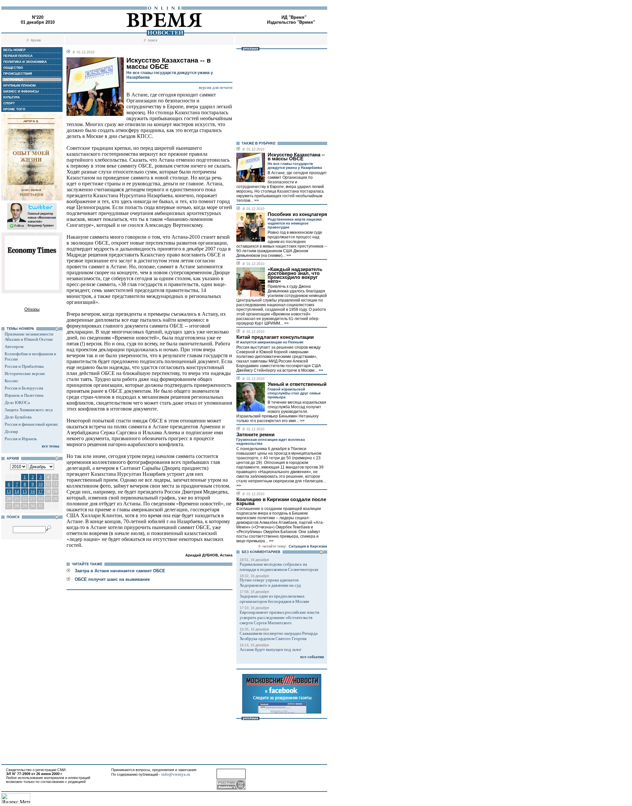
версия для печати (215, 87)
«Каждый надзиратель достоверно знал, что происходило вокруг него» (295, 275)
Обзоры (32, 309)
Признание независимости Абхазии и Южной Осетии (29, 337)
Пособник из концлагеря (297, 214)
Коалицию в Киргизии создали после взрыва (281, 501)
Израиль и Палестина (24, 395)
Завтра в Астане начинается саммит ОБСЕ (120, 570)
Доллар (11, 431)
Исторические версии (25, 373)
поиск (152, 40)
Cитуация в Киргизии (308, 546)
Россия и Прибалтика (24, 366)
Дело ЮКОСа (17, 402)
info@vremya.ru (175, 774)
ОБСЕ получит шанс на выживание (112, 579)
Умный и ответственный (297, 384)
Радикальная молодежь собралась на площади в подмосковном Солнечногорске (279, 567)
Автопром (14, 346)
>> (256, 200)
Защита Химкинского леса (29, 409)
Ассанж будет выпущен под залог (271, 649)
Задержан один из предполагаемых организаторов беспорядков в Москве (274, 599)
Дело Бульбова (18, 417)
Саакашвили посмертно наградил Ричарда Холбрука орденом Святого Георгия (279, 636)
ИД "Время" (293, 17)
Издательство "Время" (291, 22)
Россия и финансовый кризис (31, 424)
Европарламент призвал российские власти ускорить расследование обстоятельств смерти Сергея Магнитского (279, 617)
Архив (36, 40)
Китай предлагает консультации (275, 337)
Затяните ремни (255, 434)
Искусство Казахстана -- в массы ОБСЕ (296, 156)
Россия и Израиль (21, 438)
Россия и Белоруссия (24, 388)
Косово (11, 380)
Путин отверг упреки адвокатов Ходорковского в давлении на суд (270, 583)
